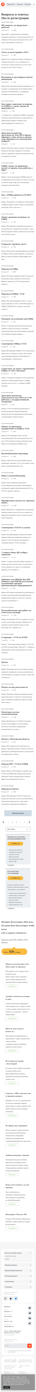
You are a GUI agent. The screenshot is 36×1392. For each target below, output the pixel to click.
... (20, 822)
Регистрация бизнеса (11, 1276)
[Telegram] (30, 1313)
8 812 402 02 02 (8, 1316)
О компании (8, 1287)
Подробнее (10, 865)
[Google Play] (5, 1298)
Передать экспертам (11, 1265)
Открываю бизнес (11, 4)
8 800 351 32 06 (8, 1321)
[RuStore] (16, 1298)
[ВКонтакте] (30, 1318)
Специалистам (9, 1281)
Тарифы (7, 1259)
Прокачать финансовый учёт (13, 1270)
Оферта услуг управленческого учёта (9, 1372)
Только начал (20, 4)
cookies (18, 1376)
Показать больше (18, 813)
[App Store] (10, 1298)
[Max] (30, 1308)
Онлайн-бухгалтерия (10, 1256)
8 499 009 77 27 (8, 1311)
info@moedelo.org (9, 1326)
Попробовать (12, 986)
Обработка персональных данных (24, 1366)
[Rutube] (30, 1323)
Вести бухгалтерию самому (13, 1253)
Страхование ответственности (22, 1372)
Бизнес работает (28, 4)
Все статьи (11, 829)
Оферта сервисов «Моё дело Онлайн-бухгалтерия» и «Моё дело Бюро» (10, 1367)
